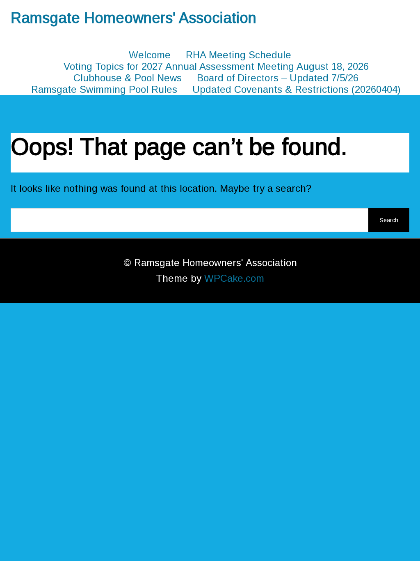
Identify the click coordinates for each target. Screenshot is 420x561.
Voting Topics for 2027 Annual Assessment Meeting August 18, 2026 (216, 66)
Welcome (150, 54)
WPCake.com (234, 278)
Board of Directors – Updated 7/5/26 (277, 77)
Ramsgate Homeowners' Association (133, 17)
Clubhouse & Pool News (127, 77)
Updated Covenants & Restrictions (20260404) (296, 89)
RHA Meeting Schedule (238, 54)
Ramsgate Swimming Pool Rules (104, 89)
